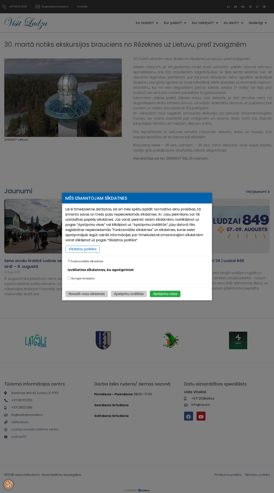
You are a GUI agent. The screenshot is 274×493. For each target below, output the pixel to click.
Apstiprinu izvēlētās (129, 294)
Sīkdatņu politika (82, 249)
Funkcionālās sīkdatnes (86, 261)
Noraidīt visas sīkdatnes (86, 294)
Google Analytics (82, 278)
